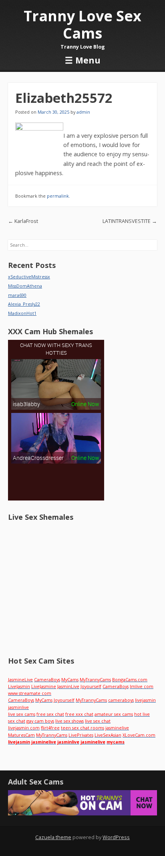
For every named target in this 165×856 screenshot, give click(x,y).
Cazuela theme (53, 837)
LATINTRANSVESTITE (130, 221)
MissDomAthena (25, 286)
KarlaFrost (23, 221)
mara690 (17, 295)
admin (83, 112)
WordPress (116, 837)
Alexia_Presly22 (24, 304)
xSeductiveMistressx (29, 277)
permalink (58, 196)
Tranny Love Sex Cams (82, 24)
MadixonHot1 (22, 313)
